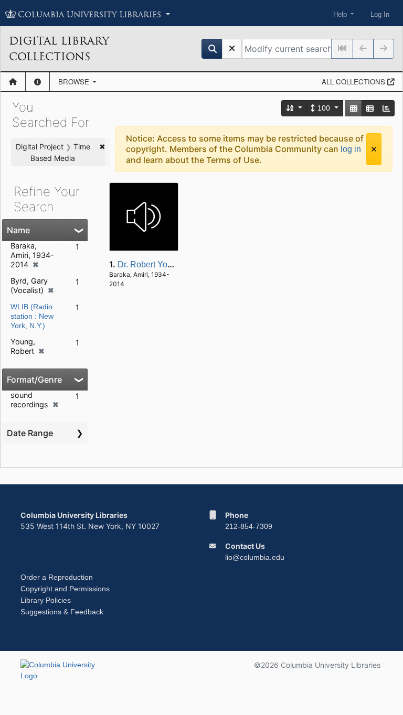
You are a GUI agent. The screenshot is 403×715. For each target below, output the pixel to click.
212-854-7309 (248, 526)
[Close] (373, 149)
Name (18, 230)
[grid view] (353, 108)
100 (323, 108)
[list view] (370, 108)
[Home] (13, 81)
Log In (379, 14)
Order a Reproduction (56, 577)
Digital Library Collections (59, 49)
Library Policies (45, 600)
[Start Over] (232, 49)
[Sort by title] (294, 108)
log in (351, 149)
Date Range (30, 433)
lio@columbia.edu (254, 557)
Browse (74, 81)
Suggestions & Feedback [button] (61, 612)
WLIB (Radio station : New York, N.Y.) (32, 316)
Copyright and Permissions (65, 588)
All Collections (354, 81)
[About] (37, 81)
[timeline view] (386, 108)
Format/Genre (34, 379)
